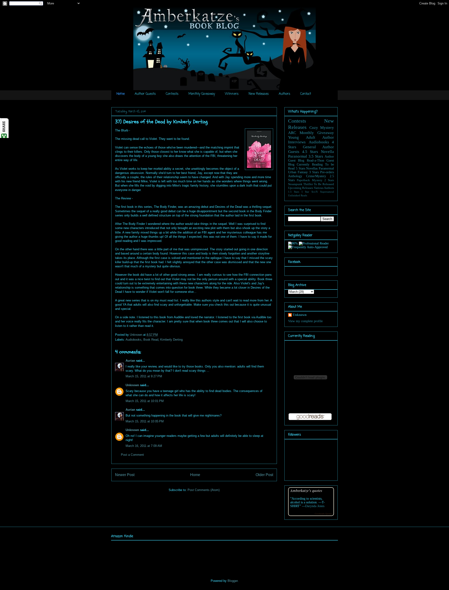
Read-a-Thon (315, 160)
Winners (232, 94)
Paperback (303, 180)
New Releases (259, 94)
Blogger (233, 581)
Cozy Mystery (321, 127)
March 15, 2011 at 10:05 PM (145, 421)
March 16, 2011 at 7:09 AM (144, 446)
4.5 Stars (310, 151)
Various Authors (324, 188)
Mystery (317, 180)
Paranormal (297, 156)
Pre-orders (327, 172)
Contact (305, 94)
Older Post (264, 475)
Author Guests (145, 94)
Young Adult (301, 137)
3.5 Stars (315, 156)
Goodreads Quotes (323, 513)
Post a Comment (132, 454)
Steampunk (295, 184)
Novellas (312, 168)
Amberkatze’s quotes (306, 490)
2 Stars (329, 180)
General (309, 147)
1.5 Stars (293, 191)
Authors (284, 94)
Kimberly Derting (171, 339)
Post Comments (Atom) (204, 490)
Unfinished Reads (297, 195)
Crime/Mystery (316, 176)
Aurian (130, 360)
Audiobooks (133, 339)
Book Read (150, 339)
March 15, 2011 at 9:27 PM (144, 376)
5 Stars (300, 168)
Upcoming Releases (300, 188)
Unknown (136, 334)
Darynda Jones (314, 506)
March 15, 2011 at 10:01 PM (145, 401)
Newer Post (124, 475)
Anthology (295, 176)
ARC (292, 133)
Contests (172, 94)
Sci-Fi (314, 191)
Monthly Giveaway (201, 94)
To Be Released (324, 184)
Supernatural (327, 191)
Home (120, 94)
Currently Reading (309, 164)
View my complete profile (305, 321)
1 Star (305, 191)
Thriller (308, 184)
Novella (327, 151)
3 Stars (314, 172)
